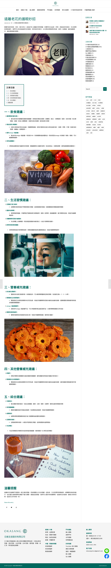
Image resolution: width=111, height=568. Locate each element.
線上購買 (89, 529)
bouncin (105, 565)
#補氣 (94, 127)
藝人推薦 (68, 554)
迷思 (91, 132)
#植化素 (93, 111)
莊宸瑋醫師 (89, 78)
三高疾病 (88, 49)
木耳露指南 (89, 61)
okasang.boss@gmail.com (94, 551)
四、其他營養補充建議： (15, 98)
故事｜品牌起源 (50, 532)
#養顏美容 (101, 130)
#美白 (95, 122)
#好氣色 (99, 105)
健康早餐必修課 (90, 51)
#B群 (91, 100)
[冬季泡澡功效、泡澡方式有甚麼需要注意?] (109, 284)
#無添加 (88, 113)
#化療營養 (100, 102)
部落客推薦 (89, 72)
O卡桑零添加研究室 (91, 44)
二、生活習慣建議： (13, 93)
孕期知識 (88, 55)
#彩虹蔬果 (88, 108)
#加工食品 (94, 102)
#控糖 (102, 108)
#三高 (95, 100)
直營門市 (68, 534)
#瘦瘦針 (94, 116)
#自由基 (94, 124)
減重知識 (88, 64)
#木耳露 (88, 111)
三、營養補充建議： (13, 95)
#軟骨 (102, 127)
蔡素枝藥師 (89, 81)
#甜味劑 (103, 113)
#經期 (91, 122)
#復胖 (93, 108)
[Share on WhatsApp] (16, 507)
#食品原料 (88, 130)
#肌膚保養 (101, 122)
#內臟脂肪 (88, 102)
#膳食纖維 (88, 124)
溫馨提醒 (10, 102)
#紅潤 (87, 122)
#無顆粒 (93, 113)
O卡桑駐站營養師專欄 (18, 23)
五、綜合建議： (12, 100)
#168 (87, 100)
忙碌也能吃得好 (90, 57)
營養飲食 (26, 23)
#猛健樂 (98, 113)
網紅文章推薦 (70, 549)
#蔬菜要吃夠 (89, 127)
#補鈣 (98, 127)
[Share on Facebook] (6, 507)
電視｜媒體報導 (70, 551)
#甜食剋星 (88, 116)
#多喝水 (94, 105)
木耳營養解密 (89, 59)
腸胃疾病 (88, 70)
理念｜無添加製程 (50, 537)
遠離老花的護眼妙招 (20, 19)
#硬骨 (99, 119)
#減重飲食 (102, 111)
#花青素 (99, 124)
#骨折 (87, 132)
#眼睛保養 (88, 119)
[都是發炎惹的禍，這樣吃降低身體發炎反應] (1, 284)
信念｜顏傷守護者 (50, 534)
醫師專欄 (88, 74)
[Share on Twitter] (11, 507)
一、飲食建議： (12, 91)
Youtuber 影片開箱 (72, 546)
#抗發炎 (98, 108)
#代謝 (99, 100)
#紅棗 (103, 119)
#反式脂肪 (88, 105)
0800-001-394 (91, 544)
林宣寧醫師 (89, 76)
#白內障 (99, 116)
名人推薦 (88, 53)
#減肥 (97, 111)
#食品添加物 (95, 130)
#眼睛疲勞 (94, 119)
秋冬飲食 (88, 68)
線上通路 (68, 532)
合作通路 (68, 537)
